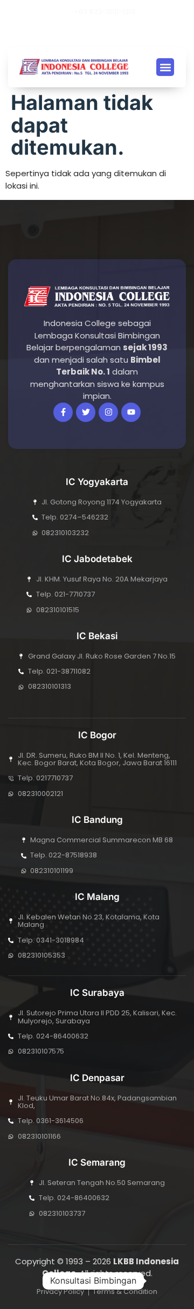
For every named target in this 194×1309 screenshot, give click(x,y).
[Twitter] (85, 412)
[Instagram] (108, 33)
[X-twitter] (71, 33)
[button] (124, 32)
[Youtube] (90, 33)
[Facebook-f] (63, 412)
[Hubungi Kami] (163, 1281)
